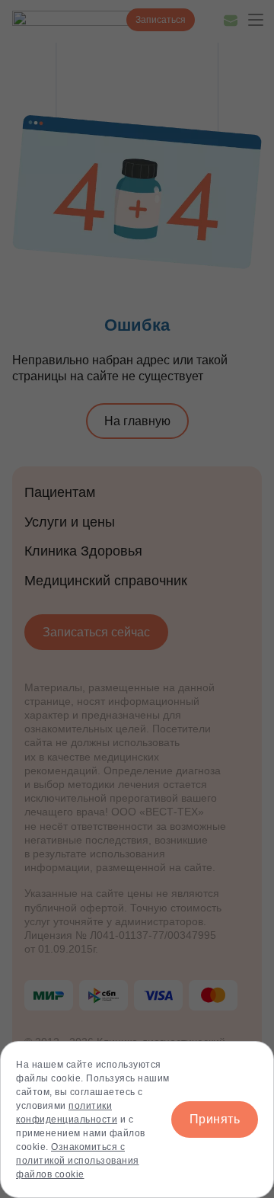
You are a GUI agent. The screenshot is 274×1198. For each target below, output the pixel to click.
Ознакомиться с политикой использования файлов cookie (77, 1161)
